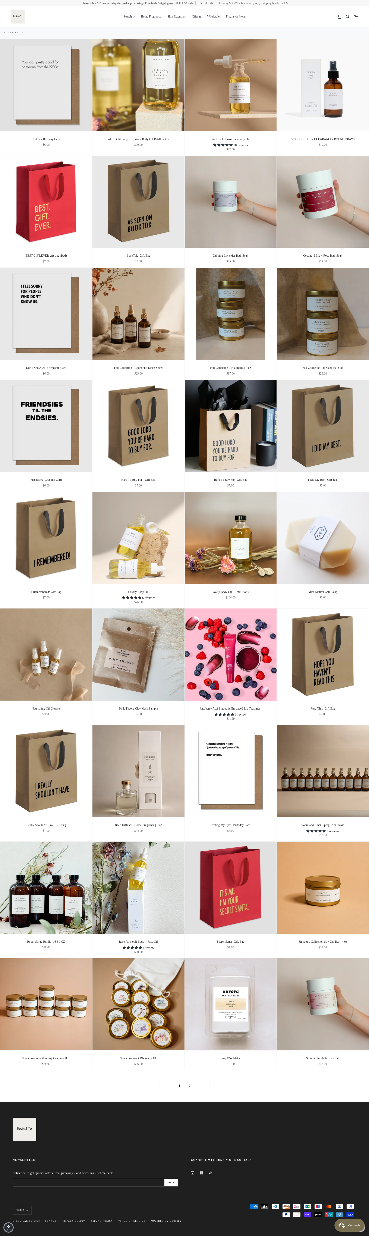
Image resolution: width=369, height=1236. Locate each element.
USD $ (20, 1210)
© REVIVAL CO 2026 (26, 1221)
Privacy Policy (73, 1221)
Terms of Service (131, 1221)
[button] (223, 145)
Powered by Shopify (166, 1221)
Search (50, 1221)
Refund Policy (102, 1221)
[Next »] (204, 1085)
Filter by (11, 33)
